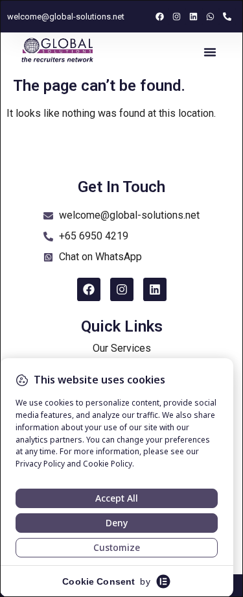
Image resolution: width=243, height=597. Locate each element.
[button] (210, 52)
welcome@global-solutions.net (65, 16)
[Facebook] (160, 16)
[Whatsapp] (210, 16)
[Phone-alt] (227, 16)
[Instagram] (176, 16)
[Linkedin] (193, 16)
